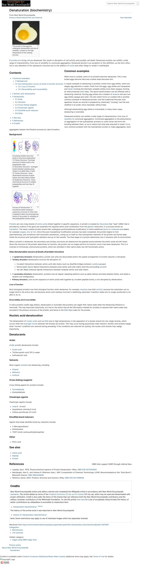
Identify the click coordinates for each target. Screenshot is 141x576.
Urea (14, 406)
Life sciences (17, 533)
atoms (105, 229)
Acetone (15, 375)
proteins (14, 60)
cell (28, 60)
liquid (70, 89)
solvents (24, 365)
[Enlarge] (38, 45)
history (40, 506)
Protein (15, 458)
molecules (115, 229)
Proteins (12, 224)
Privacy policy (15, 545)
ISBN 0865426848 (36, 475)
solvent (103, 267)
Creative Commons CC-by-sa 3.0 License (66, 494)
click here (81, 499)
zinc (28, 232)
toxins (71, 65)
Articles (37, 3)
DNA (66, 310)
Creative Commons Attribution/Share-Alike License (43, 556)
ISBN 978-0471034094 (87, 469)
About (46, 3)
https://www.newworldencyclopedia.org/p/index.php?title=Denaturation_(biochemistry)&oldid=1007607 (65, 525)
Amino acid (17, 453)
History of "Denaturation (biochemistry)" (30, 515)
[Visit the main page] (16, 3)
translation (13, 229)
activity (99, 289)
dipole (30, 267)
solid (82, 91)
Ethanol (15, 369)
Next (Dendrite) (126, 18)
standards (14, 494)
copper (23, 232)
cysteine (95, 264)
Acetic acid (17, 349)
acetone (116, 94)
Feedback (56, 3)
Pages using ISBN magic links (24, 540)
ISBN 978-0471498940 (74, 478)
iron (34, 232)
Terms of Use (98, 556)
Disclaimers (15, 550)
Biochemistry (17, 530)
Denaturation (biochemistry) (25, 507)
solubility (68, 119)
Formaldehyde (18, 389)
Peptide (15, 456)
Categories (14, 527)
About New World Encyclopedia (15, 548)
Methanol (16, 372)
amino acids (42, 224)
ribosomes (104, 224)
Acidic (12, 345)
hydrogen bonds (30, 324)
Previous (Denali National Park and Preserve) (25, 18)
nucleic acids (31, 321)
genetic (91, 227)
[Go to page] (137, 3)
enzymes (84, 289)
